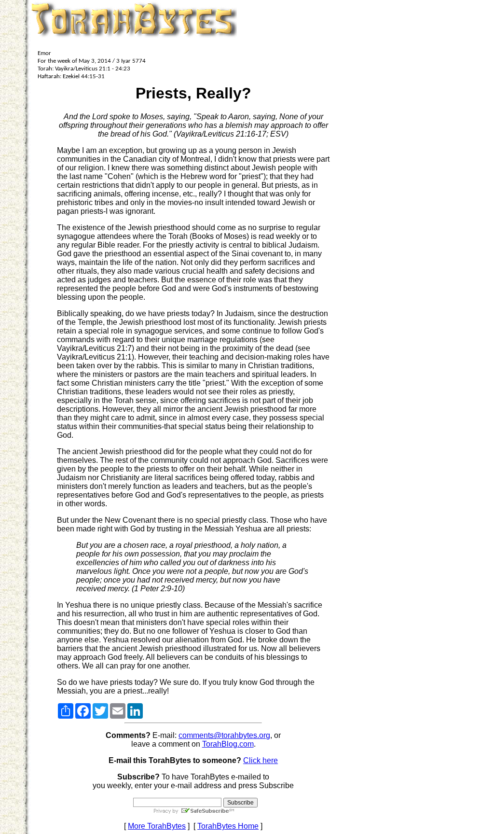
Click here (260, 760)
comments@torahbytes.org (224, 735)
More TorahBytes (157, 826)
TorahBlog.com (228, 744)
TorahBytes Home (228, 826)
